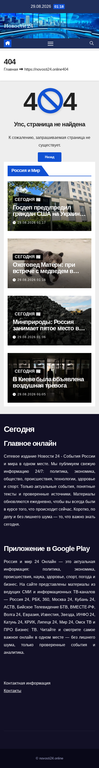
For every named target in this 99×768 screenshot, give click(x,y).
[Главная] (7, 43)
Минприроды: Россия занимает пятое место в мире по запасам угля (46, 328)
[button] (92, 43)
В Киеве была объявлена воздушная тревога (48, 382)
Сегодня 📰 (28, 199)
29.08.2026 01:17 (32, 222)
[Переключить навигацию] (50, 43)
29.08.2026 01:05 (32, 394)
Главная (11, 69)
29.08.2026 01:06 (32, 337)
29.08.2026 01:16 (32, 280)
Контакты (12, 691)
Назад (49, 157)
